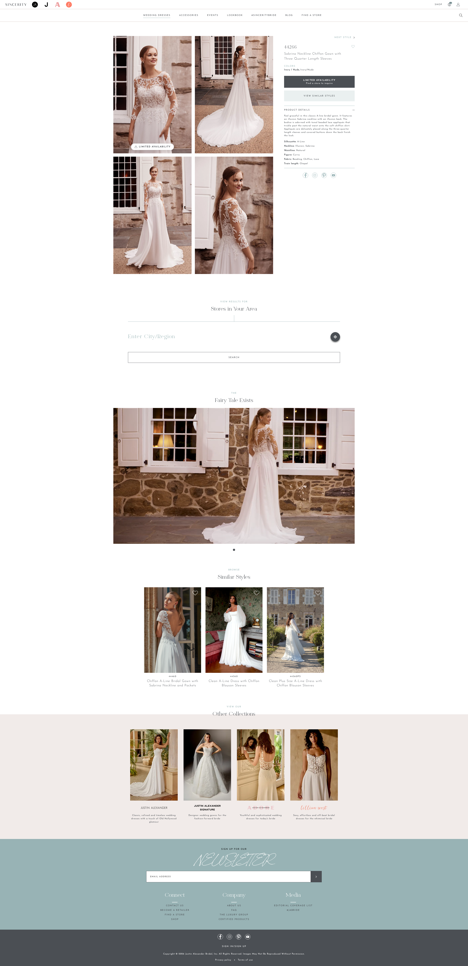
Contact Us (175, 906)
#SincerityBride (264, 15)
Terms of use (245, 960)
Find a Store (312, 15)
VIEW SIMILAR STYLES (319, 96)
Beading (297, 159)
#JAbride (293, 910)
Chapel (304, 163)
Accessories (188, 15)
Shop (438, 4)
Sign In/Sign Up (234, 946)
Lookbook (235, 15)
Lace (316, 159)
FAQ (234, 910)
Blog (289, 15)
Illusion (299, 146)
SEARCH (234, 357)
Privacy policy (223, 960)
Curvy (296, 155)
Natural (300, 150)
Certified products (234, 919)
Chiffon (307, 159)
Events (212, 15)
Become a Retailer (174, 910)
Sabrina (310, 146)
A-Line (301, 142)
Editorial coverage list (293, 906)
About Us (234, 906)
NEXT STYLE (343, 37)
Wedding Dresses (156, 15)
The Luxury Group (234, 915)
